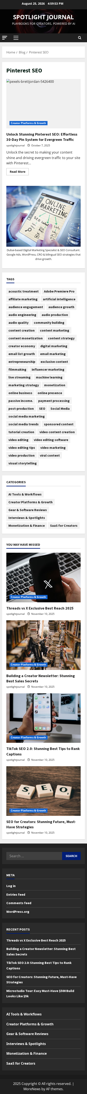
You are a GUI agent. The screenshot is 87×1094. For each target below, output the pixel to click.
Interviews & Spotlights (26, 518)
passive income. (20, 401)
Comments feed (18, 903)
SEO (42, 408)
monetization (54, 385)
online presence (50, 393)
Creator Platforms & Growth (28, 123)
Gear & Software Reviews (27, 510)
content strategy (61, 338)
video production (21, 455)
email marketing (53, 354)
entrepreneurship (21, 361)
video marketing (53, 447)
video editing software (51, 440)
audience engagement (25, 307)
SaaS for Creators (63, 525)
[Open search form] (79, 38)
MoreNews (32, 1089)
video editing (18, 440)
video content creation (57, 432)
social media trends (23, 424)
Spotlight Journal (43, 17)
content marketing (54, 330)
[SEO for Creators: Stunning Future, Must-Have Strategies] (43, 791)
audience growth (61, 307)
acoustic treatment (23, 291)
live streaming (19, 377)
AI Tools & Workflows (25, 494)
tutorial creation (21, 432)
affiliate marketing (23, 299)
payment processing (54, 401)
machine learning (49, 377)
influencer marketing (48, 369)
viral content (50, 455)
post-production (21, 408)
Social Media (60, 408)
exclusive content (54, 361)
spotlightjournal (15, 145)
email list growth (21, 354)
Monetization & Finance (26, 525)
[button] (4, 37)
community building (49, 322)
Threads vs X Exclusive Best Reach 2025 (40, 608)
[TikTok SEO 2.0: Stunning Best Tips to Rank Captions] (43, 718)
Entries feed (15, 894)
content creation (21, 330)
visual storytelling (22, 463)
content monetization (25, 338)
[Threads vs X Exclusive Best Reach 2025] (43, 577)
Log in (11, 886)
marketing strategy (23, 385)
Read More (19, 171)
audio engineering (22, 315)
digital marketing (53, 346)
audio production (55, 315)
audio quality (18, 322)
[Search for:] (34, 856)
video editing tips (21, 447)
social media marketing (26, 416)
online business (20, 393)
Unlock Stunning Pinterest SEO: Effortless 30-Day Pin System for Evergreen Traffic (43, 104)
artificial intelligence (59, 299)
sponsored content (58, 424)
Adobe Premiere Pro (59, 291)
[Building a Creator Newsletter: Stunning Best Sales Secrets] (43, 645)
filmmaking (17, 369)
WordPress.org (17, 911)
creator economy (21, 346)
